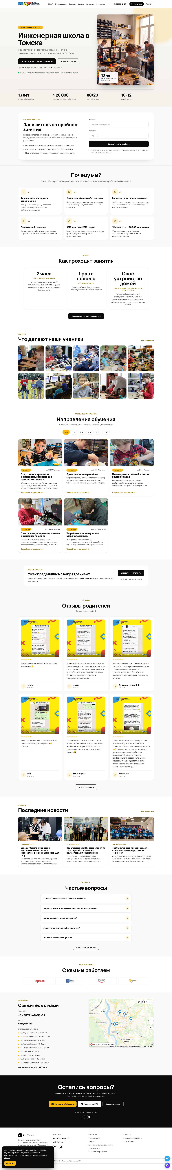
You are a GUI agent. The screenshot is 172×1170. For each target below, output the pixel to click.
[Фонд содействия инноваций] (102, 981)
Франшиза (100, 4)
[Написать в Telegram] (167, 1158)
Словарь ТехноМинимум (132, 1138)
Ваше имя (92, 120)
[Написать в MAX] (167, 1165)
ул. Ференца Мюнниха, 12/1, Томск (34, 1062)
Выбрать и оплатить (131, 573)
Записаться (136, 4)
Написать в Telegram (64, 1104)
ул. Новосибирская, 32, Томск (32, 1040)
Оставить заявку (113, 1104)
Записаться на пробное (119, 144)
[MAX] (89, 1117)
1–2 (74, 432)
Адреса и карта (94, 1138)
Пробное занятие (68, 61)
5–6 (89, 432)
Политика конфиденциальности (100, 1145)
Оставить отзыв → (86, 787)
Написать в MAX (91, 1104)
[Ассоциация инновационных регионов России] (70, 981)
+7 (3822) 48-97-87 (120, 4)
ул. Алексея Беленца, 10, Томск (33, 1044)
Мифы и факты (128, 1141)
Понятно (10, 1163)
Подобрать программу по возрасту (37, 61)
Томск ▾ (149, 4)
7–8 (97, 432)
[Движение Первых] (39, 981)
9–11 (106, 432)
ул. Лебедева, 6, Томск (30, 1055)
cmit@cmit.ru (25, 1023)
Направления (61, 4)
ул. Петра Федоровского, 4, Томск (34, 1047)
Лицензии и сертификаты (98, 1152)
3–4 (81, 432)
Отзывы (72, 4)
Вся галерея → (147, 340)
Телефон (92, 131)
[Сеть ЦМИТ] (133, 981)
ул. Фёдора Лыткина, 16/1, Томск (33, 1033)
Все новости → (147, 811)
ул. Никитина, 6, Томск (29, 1051)
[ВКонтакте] (83, 1117)
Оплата (80, 4)
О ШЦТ (50, 4)
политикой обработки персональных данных (132, 150)
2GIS (94, 611)
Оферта (91, 1141)
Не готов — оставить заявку (131, 579)
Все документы (94, 1148)
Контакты (90, 4)
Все (66, 432)
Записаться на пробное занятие (86, 316)
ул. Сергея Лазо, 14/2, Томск (32, 1059)
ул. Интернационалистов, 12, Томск (35, 1036)
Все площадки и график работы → (32, 1067)
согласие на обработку (103, 152)
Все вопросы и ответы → (86, 947)
